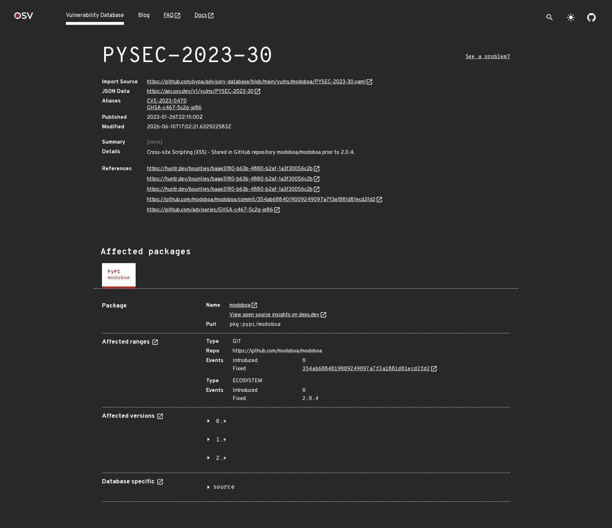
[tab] (119, 275)
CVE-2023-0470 (167, 101)
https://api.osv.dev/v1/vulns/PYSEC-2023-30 (200, 91)
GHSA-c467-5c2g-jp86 (174, 108)
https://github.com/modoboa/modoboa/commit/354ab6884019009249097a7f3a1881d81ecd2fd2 (261, 199)
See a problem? (487, 57)
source (223, 487)
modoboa (240, 305)
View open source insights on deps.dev (274, 315)
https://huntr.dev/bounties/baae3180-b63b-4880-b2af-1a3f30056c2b (230, 169)
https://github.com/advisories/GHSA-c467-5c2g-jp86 (210, 210)
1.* (221, 440)
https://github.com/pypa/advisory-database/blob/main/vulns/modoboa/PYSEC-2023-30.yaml (256, 82)
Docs (200, 15)
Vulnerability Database (95, 15)
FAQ (169, 15)
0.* (221, 421)
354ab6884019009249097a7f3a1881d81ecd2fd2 (366, 369)
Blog (143, 15)
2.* (221, 458)
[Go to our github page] (591, 17)
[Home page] (23, 18)
